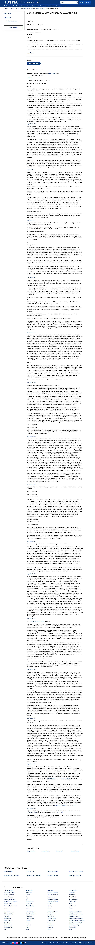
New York (28, 925)
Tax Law (50, 906)
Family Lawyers (8, 903)
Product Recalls (51, 920)
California (28, 920)
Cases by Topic (30, 871)
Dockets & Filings (8, 927)
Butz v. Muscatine (51, 778)
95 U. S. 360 (60, 812)
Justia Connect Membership (76, 914)
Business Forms (52, 918)
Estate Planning (30, 901)
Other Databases (53, 912)
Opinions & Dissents (33, 63)
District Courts (8, 925)
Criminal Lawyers (8, 897)
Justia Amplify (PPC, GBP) (75, 923)
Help (64, 942)
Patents (50, 923)
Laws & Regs (43, 5)
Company (59, 942)
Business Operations (53, 894)
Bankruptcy (29, 892)
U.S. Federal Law (9, 912)
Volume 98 (42, 8)
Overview (7, 13)
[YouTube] (13, 943)
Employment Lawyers (10, 899)
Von (74, 805)
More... (6, 908)
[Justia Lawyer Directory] (25, 943)
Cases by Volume (53, 871)
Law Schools (35, 5)
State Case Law (30, 918)
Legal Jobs (50, 914)
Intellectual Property (53, 899)
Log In (81, 2)
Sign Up (87, 2)
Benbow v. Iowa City (50, 811)
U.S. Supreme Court (24, 8)
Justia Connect (46, 942)
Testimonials (72, 927)
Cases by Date (8, 871)
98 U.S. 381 (51, 73)
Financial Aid (72, 897)
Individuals (29, 890)
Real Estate (50, 903)
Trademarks (51, 925)
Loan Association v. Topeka (37, 621)
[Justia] (11, 2)
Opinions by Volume (34, 8)
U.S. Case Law (16, 8)
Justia (5, 8)
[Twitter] (23, 943)
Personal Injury (30, 906)
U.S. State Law (30, 912)
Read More (30, 53)
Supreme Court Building (33, 875)
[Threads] (19, 943)
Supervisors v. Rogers (66, 811)
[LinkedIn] (11, 943)
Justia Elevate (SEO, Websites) (76, 920)
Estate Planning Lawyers (10, 901)
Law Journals (72, 901)
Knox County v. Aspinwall (60, 805)
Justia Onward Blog (74, 925)
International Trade (53, 901)
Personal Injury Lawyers (10, 906)
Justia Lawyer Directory (75, 916)
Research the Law (26, 5)
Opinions (7, 17)
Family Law (29, 903)
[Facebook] (15, 943)
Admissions (72, 894)
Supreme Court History (76, 871)
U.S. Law (10, 8)
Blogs (70, 903)
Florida (27, 923)
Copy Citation (13, 27)
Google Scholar (31, 851)
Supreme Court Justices (11, 875)
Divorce (28, 897)
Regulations (7, 918)
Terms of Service (70, 942)
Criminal (28, 894)
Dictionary (71, 892)
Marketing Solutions (61, 5)
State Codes (29, 916)
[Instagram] (17, 943)
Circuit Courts (8, 923)
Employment (51, 897)
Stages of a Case (53, 875)
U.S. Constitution (8, 914)
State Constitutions (31, 914)
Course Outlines (73, 899)
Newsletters (52, 5)
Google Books (45, 851)
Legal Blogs (51, 916)
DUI (27, 899)
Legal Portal (53, 942)
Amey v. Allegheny (66, 778)
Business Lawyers (9, 894)
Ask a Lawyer (16, 5)
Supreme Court (8, 920)
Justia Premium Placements (76, 918)
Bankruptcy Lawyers (9, 892)
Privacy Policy (78, 942)
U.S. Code (6, 916)
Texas (27, 927)
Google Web (59, 851)
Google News (75, 851)
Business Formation (53, 892)
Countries (50, 927)
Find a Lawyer (8, 5)
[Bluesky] (21, 943)
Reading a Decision (75, 875)
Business (50, 890)
